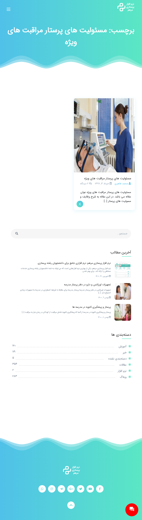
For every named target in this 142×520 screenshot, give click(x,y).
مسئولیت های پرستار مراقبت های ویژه (107, 178)
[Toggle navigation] (8, 7)
